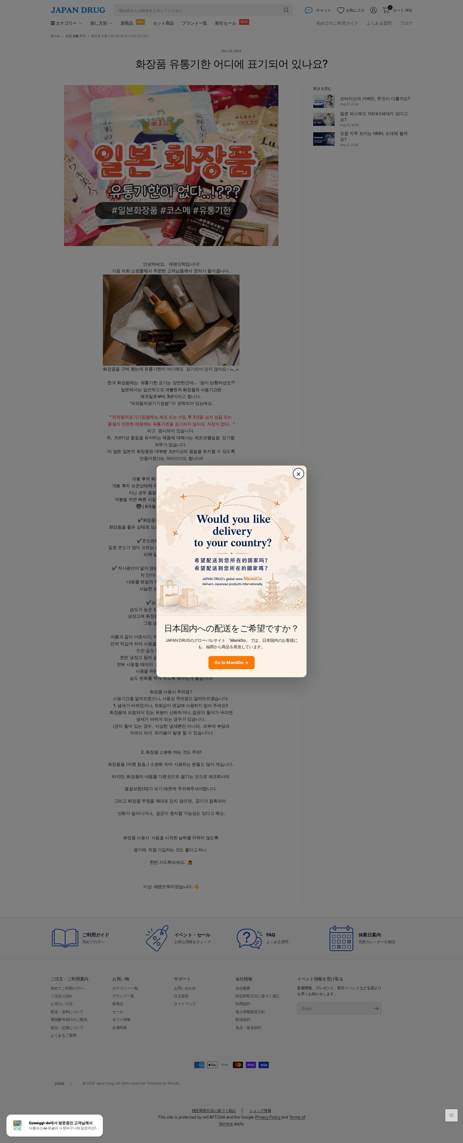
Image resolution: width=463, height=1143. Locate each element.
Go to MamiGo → (231, 662)
